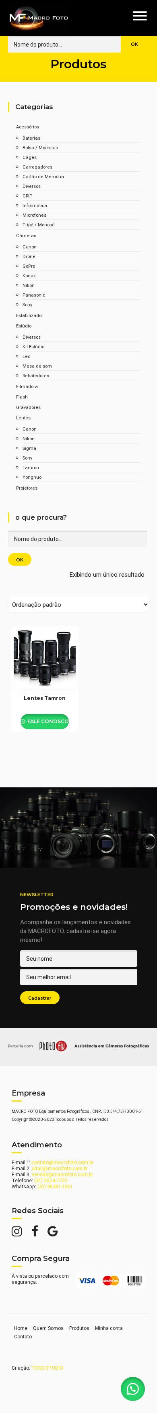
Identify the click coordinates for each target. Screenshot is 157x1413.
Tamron (31, 467)
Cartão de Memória (43, 176)
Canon (30, 247)
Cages (30, 157)
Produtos (79, 1328)
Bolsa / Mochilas (40, 147)
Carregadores (37, 167)
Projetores (26, 488)
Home (20, 1328)
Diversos (32, 186)
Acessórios (27, 127)
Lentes (23, 418)
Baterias (31, 138)
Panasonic (34, 295)
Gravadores (28, 407)
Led (27, 356)
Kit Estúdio (33, 347)
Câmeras (26, 235)
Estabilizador (29, 315)
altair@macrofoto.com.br (60, 1168)
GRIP (27, 196)
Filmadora (27, 386)
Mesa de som (37, 366)
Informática (35, 205)
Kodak (29, 276)
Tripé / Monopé (39, 225)
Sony (27, 304)
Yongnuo (32, 477)
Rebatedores (36, 375)
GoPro (29, 266)
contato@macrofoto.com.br (62, 1162)
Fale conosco (47, 721)
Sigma (29, 448)
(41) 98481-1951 (54, 1186)
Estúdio (23, 326)
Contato (23, 1337)
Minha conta (109, 1328)
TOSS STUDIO (47, 1368)
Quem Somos (48, 1328)
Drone (29, 256)
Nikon (29, 285)
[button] (133, 1389)
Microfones (34, 215)
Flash (22, 397)
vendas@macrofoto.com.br (62, 1174)
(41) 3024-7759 (51, 1180)
